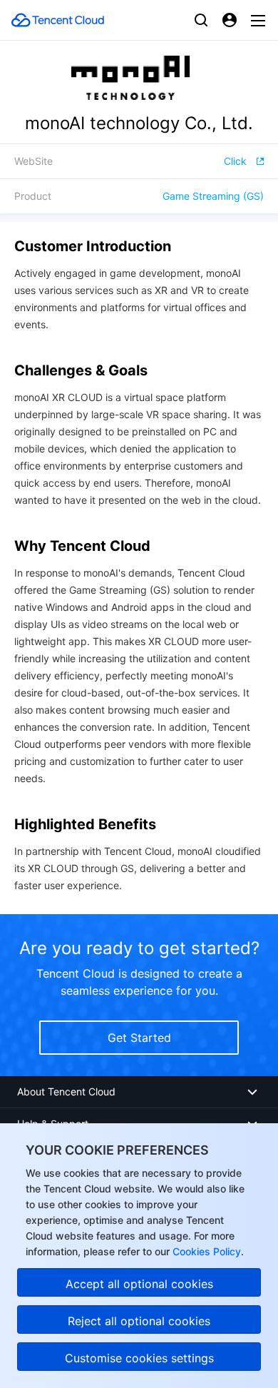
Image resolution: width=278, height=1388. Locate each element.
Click (235, 161)
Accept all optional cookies (139, 1284)
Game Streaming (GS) (213, 196)
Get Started (139, 1037)
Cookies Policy (205, 1251)
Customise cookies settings (139, 1358)
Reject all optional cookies (139, 1321)
